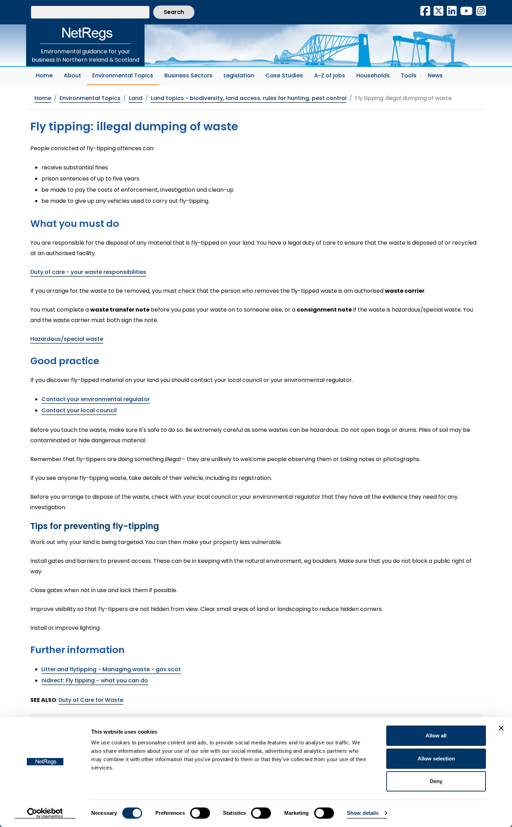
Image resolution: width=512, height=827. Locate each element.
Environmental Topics (125, 75)
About (72, 75)
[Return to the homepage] (85, 34)
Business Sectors (188, 75)
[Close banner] (501, 728)
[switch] (200, 813)
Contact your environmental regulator (95, 399)
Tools (409, 75)
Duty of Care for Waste (91, 700)
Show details (363, 813)
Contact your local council (79, 410)
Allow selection (436, 758)
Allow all (436, 735)
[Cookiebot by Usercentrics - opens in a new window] (45, 813)
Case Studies (284, 75)
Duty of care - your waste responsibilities (88, 272)
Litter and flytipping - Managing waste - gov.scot (111, 669)
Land (135, 98)
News (435, 75)
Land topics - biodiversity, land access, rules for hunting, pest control (249, 98)
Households (373, 75)
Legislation (239, 75)
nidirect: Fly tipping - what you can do (94, 680)
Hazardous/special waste (66, 339)
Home (44, 75)
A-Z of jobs (329, 75)
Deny (436, 781)
